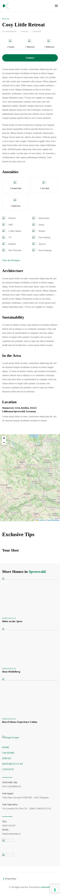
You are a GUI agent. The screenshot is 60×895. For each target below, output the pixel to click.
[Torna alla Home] (5, 6)
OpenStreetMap (53, 520)
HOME (5, 747)
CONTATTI (8, 769)
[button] (56, 6)
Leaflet (41, 520)
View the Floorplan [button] (11, 260)
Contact (30, 57)
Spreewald (37, 572)
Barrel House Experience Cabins (19, 722)
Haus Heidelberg (11, 671)
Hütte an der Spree (12, 621)
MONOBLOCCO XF (12, 764)
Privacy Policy (10, 879)
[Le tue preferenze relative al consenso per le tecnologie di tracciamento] (55, 890)
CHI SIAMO (8, 753)
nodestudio (46, 887)
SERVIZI (6, 758)
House (6, 19)
